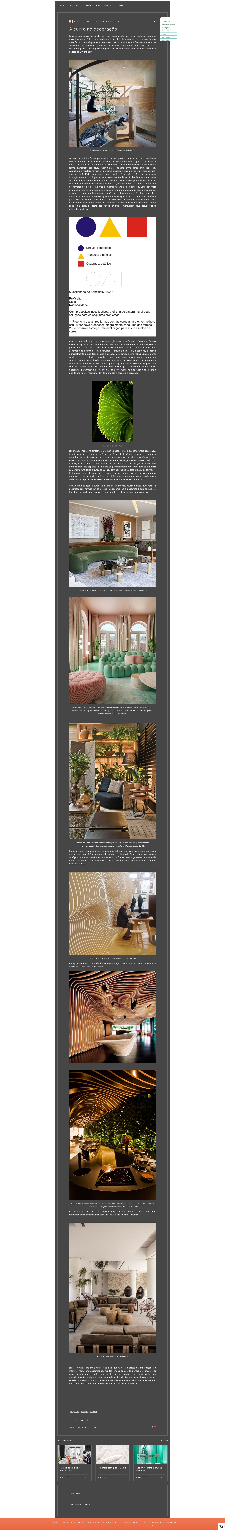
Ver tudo (164, 1440)
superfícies (166, 31)
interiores (166, 22)
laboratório (167, 34)
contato (165, 40)
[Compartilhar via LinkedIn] (82, 1420)
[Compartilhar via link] (87, 1420)
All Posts (60, 5)
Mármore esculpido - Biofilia (112, 1468)
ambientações (168, 25)
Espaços (107, 5)
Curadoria (87, 5)
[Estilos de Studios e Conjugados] (74, 1454)
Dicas (98, 5)
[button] (164, 5)
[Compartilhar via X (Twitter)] (76, 1420)
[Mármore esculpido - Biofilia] (112, 1454)
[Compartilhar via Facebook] (70, 1420)
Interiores (119, 5)
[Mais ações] (154, 21)
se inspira (166, 37)
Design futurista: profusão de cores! (149, 1469)
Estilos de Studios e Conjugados (70, 1469)
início (164, 18)
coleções (166, 28)
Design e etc (73, 5)
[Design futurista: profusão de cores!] (150, 1454)
